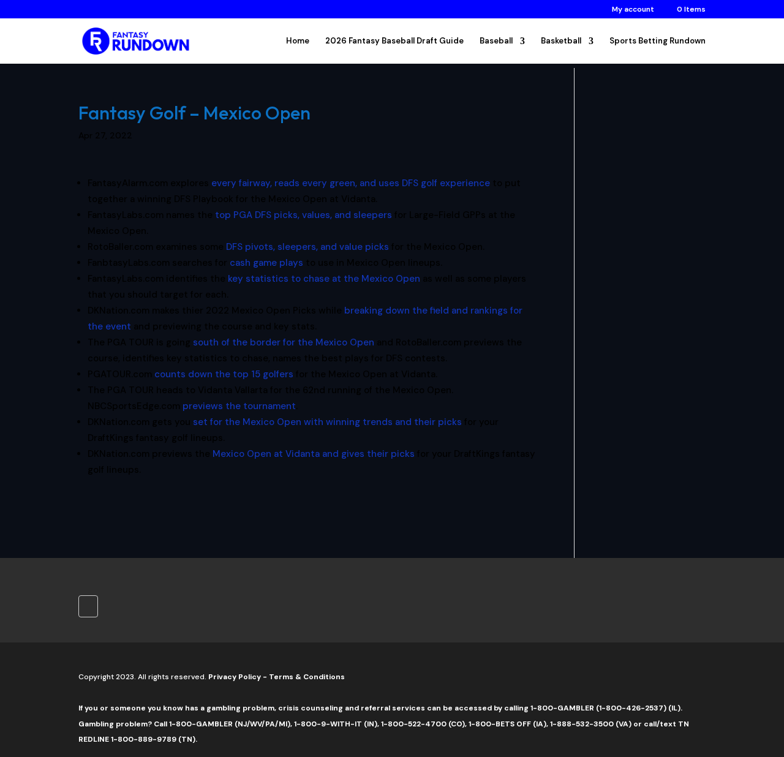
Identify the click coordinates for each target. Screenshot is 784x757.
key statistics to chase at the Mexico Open (324, 279)
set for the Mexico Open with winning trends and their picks (327, 422)
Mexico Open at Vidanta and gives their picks (314, 454)
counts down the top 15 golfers (223, 374)
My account (633, 10)
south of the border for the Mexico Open (283, 342)
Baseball (496, 41)
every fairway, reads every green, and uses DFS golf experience (350, 183)
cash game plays (266, 263)
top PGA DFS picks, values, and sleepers (303, 215)
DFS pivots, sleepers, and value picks (307, 247)
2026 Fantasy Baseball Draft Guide (394, 41)
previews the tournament (239, 406)
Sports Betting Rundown (657, 41)
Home (297, 41)
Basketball (561, 41)
